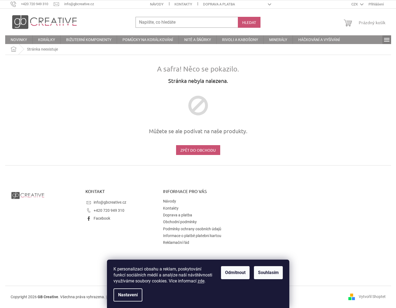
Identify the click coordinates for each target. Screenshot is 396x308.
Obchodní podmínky (180, 222)
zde (201, 281)
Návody (157, 4)
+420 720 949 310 (109, 210)
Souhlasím (268, 272)
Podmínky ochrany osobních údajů (192, 229)
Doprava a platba (219, 4)
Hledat (249, 22)
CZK (355, 4)
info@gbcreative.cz (110, 202)
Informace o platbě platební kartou (192, 236)
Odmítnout (235, 272)
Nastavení (128, 294)
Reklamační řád (176, 242)
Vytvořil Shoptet (372, 296)
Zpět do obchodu (198, 150)
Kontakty (183, 4)
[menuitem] (18, 39)
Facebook (102, 218)
